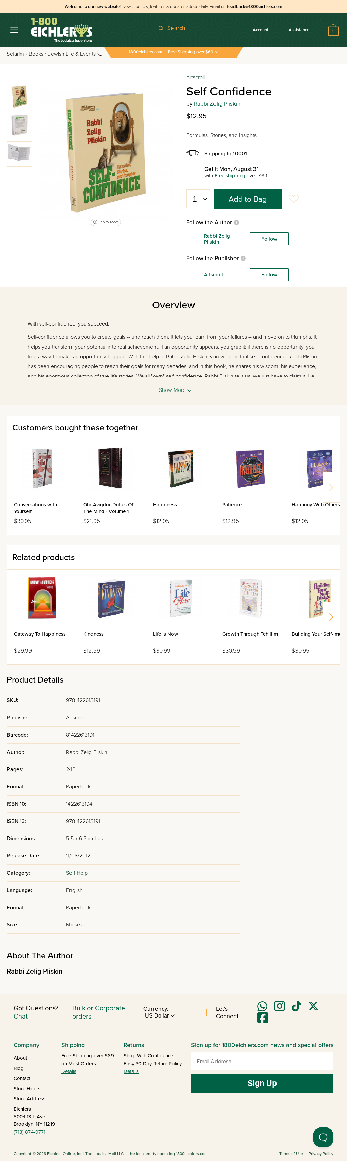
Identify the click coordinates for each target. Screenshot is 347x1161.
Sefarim (17, 54)
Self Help (77, 873)
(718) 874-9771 (29, 1132)
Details (68, 1071)
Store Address (29, 1099)
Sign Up (262, 1083)
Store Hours (27, 1089)
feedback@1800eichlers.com (254, 6)
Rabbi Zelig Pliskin (217, 103)
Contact (22, 1078)
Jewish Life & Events (73, 54)
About (20, 1058)
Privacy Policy (321, 1153)
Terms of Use (291, 1153)
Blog (19, 1068)
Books (37, 54)
